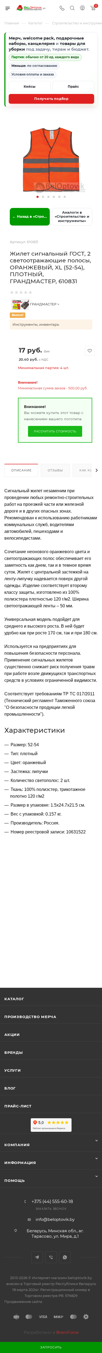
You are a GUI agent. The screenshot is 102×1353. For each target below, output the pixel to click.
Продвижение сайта (23, 1301)
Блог (10, 1088)
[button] (37, 197)
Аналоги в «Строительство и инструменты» (72, 216)
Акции (12, 1034)
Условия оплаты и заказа (32, 74)
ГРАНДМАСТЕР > (44, 304)
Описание (21, 470)
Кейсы (29, 86)
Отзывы (55, 470)
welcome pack (38, 38)
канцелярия (41, 43)
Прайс (73, 86)
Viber (51, 1257)
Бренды (13, 1052)
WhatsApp (65, 1257)
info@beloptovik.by (55, 1219)
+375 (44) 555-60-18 (52, 1201)
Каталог (14, 999)
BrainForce (67, 1332)
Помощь (14, 1180)
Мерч (15, 38)
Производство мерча (30, 1017)
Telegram (37, 1257)
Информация (20, 1162)
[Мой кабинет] (82, 8)
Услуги (12, 1070)
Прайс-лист (18, 1106)
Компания (17, 1145)
